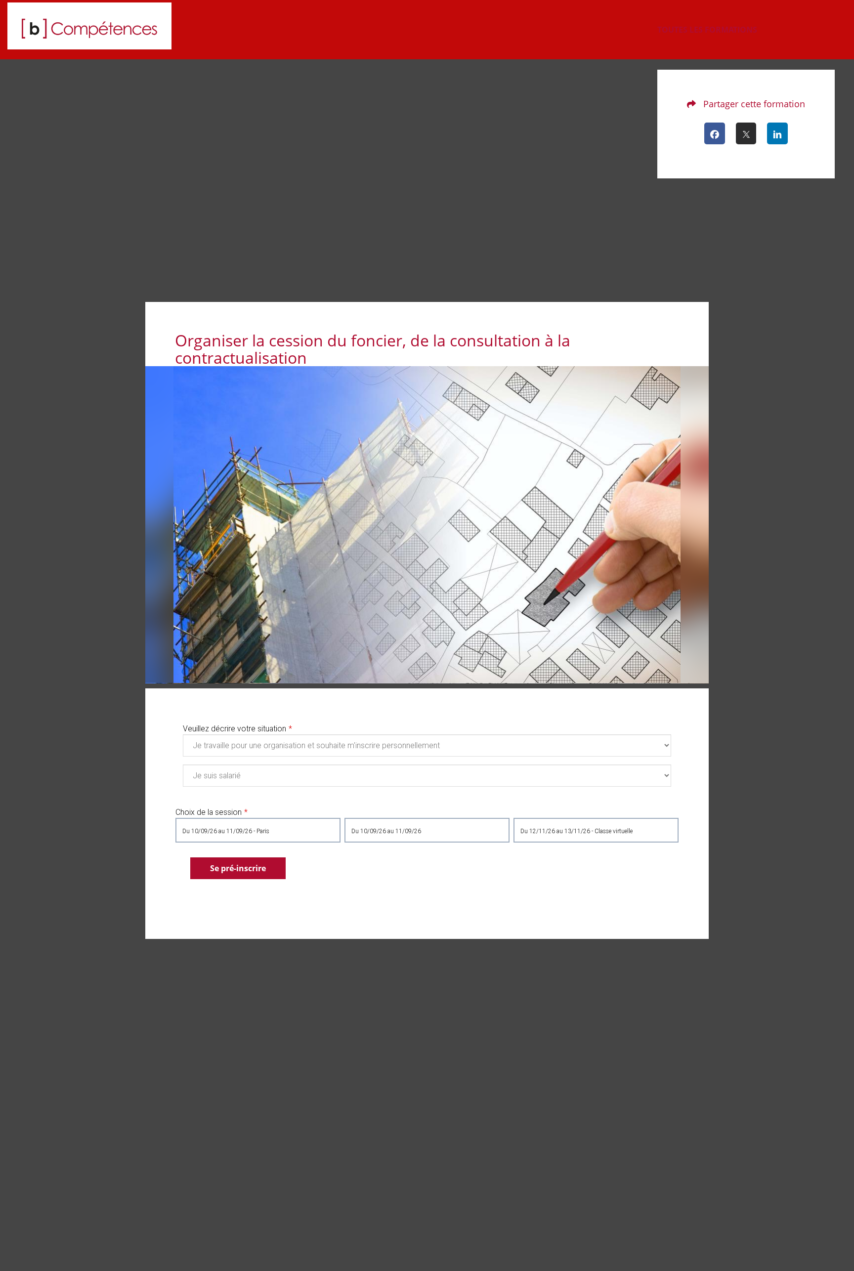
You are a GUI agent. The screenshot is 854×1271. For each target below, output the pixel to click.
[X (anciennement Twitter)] (746, 133)
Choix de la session (208, 812)
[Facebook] (714, 133)
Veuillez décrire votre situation (234, 728)
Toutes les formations (707, 29)
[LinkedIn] (777, 133)
